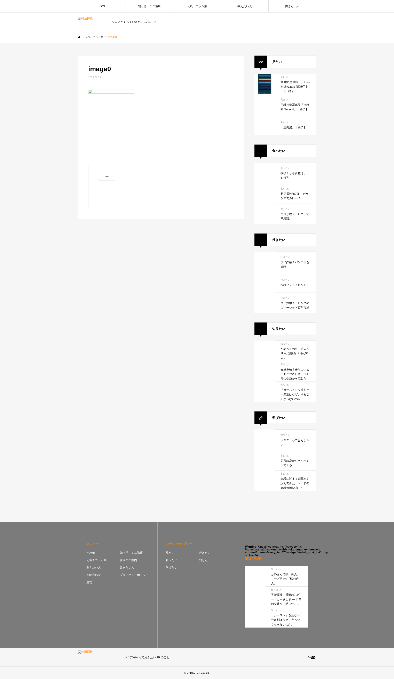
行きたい (205, 552)
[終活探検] (92, 22)
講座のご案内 (128, 560)
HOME (101, 6)
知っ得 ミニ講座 (149, 6)
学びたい (171, 567)
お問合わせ (93, 574)
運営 (89, 582)
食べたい (171, 560)
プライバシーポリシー (134, 574)
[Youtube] (311, 657)
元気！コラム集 (197, 6)
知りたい (205, 560)
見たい (170, 552)
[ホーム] (79, 37)
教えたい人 (244, 6)
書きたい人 (292, 6)
